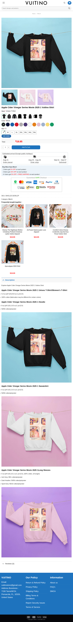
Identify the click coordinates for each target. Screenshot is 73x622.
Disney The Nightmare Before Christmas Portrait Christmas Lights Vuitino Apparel (12, 232)
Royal (12, 124)
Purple (25, 124)
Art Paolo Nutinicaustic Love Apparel (36, 231)
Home (33, 13)
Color (4, 120)
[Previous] (5, 53)
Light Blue (43, 124)
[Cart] (69, 3)
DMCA (53, 591)
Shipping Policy (32, 591)
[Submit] (69, 8)
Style (3, 111)
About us (54, 583)
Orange (34, 124)
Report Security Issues (35, 603)
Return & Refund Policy (35, 583)
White (30, 124)
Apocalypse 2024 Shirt (12, 266)
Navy (8, 124)
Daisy (47, 124)
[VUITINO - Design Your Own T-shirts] (36, 2)
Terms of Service (33, 607)
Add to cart (26, 147)
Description (10, 280)
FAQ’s (52, 587)
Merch (39, 13)
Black (3, 124)
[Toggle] (3, 280)
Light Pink (39, 124)
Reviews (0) (9, 564)
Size (3, 128)
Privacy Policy (31, 587)
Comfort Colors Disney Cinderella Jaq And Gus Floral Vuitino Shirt (60, 232)
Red (17, 124)
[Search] (64, 3)
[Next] (67, 53)
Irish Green (52, 124)
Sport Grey (21, 124)
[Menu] (3, 2)
